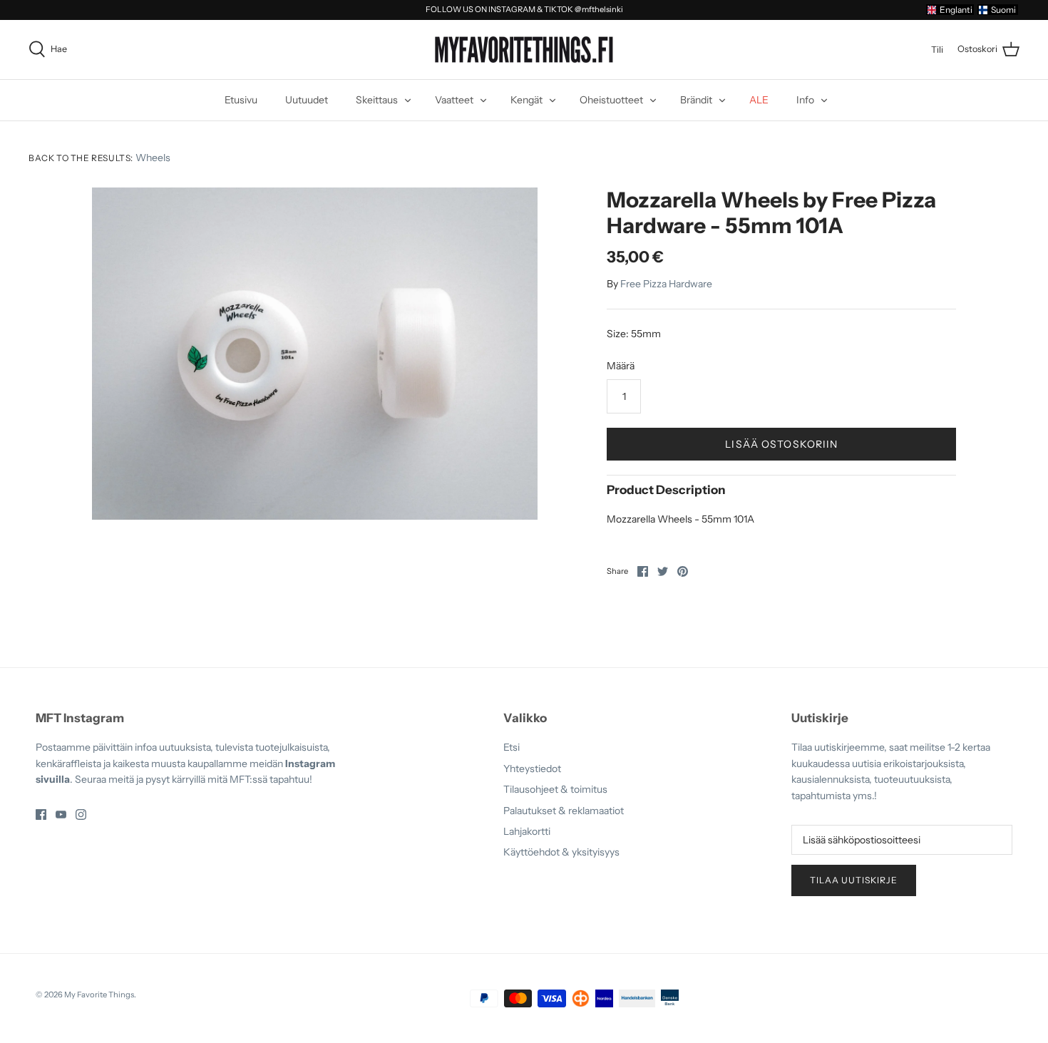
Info (805, 99)
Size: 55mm (634, 333)
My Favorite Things (99, 995)
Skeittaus (377, 99)
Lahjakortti (526, 831)
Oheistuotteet (611, 99)
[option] (315, 353)
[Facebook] (41, 814)
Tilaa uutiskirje (854, 880)
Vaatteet (454, 99)
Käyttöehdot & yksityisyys (561, 852)
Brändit (696, 99)
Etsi (511, 747)
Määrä (621, 365)
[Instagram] (81, 814)
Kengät (526, 99)
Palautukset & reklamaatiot (563, 810)
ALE (759, 99)
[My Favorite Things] (524, 50)
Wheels (152, 157)
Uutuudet (306, 99)
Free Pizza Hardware (666, 283)
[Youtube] (61, 814)
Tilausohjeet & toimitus (555, 789)
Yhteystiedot (532, 768)
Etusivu (241, 99)
